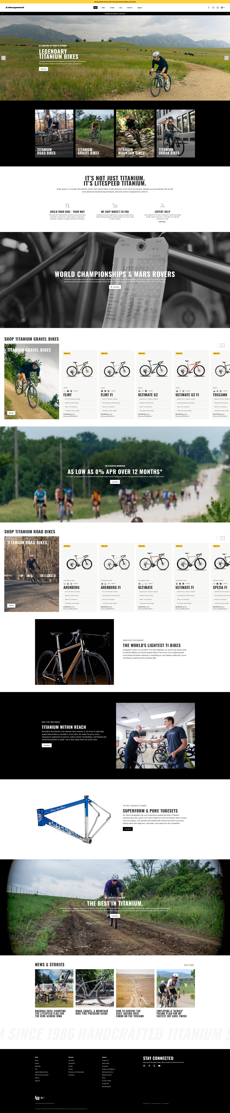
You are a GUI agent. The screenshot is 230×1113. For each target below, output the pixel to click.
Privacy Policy (146, 1103)
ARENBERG (71, 587)
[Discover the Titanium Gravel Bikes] (95, 134)
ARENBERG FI (111, 587)
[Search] (209, 7)
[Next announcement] (227, 13)
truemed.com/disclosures (80, 1108)
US (224, 7)
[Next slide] (223, 345)
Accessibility (165, 1103)
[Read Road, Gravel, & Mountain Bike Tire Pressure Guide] (95, 993)
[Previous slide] (3, 58)
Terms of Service (156, 1103)
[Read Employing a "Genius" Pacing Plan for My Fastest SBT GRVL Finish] (176, 993)
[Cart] (213, 7)
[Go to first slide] (226, 58)
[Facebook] (149, 1066)
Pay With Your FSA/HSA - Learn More (115, 13)
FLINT (67, 394)
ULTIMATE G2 (148, 394)
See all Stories (189, 965)
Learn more (161, 221)
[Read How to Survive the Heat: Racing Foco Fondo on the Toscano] (135, 993)
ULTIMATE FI (185, 587)
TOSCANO (220, 394)
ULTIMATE (145, 587)
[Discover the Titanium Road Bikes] (54, 134)
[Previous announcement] (2, 13)
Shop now (43, 69)
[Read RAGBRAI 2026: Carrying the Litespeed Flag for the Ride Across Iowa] (54, 993)
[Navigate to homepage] (14, 7)
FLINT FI (107, 394)
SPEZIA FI (220, 587)
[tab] (113, 99)
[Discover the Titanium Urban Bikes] (176, 134)
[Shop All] (31, 381)
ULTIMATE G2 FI (187, 394)
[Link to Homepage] (37, 1098)
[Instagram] (144, 1066)
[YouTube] (159, 1066)
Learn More (116, 287)
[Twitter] (154, 1066)
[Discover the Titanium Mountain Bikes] (135, 134)
